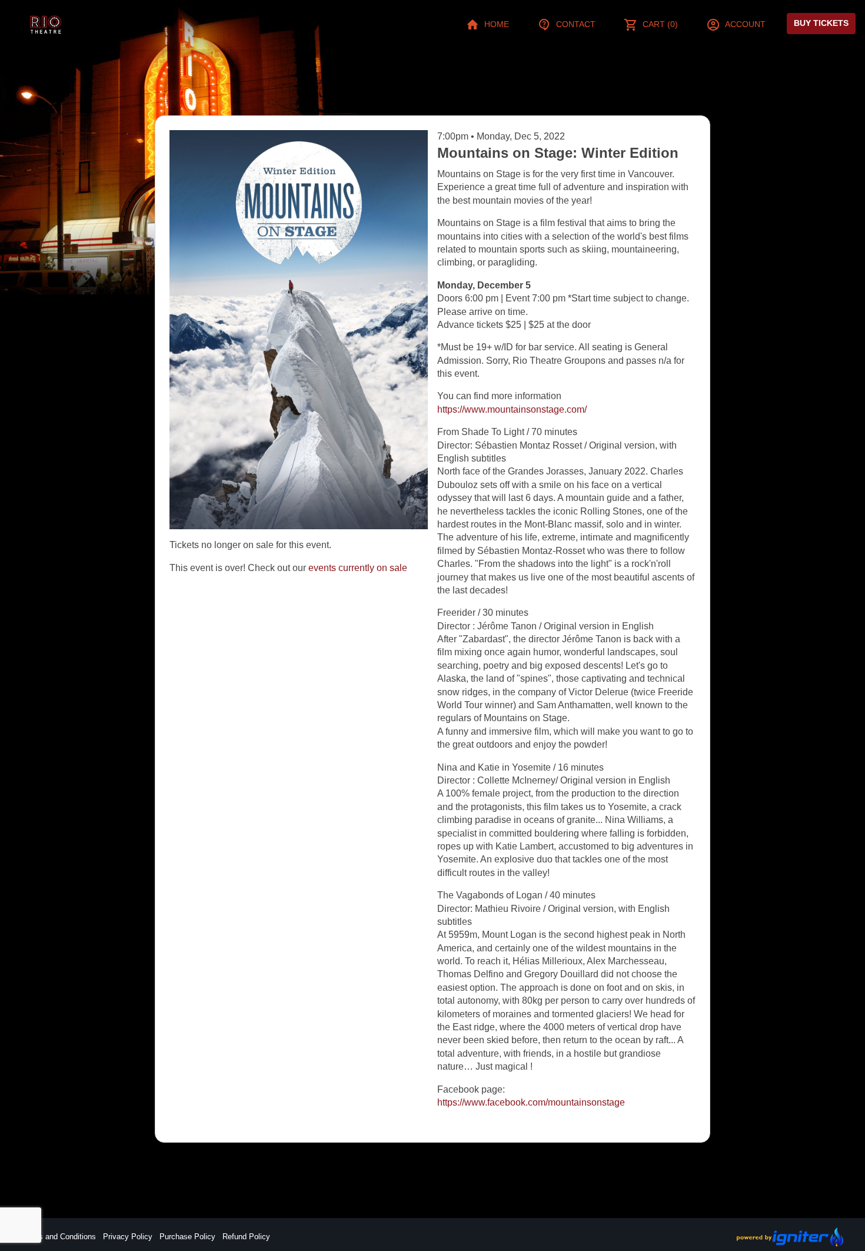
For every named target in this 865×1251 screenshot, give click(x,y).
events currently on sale (357, 568)
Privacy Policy (127, 1236)
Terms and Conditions (59, 1236)
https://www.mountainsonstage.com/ (512, 409)
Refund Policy (246, 1236)
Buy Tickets (821, 23)
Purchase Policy (187, 1236)
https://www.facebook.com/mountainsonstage (531, 1102)
